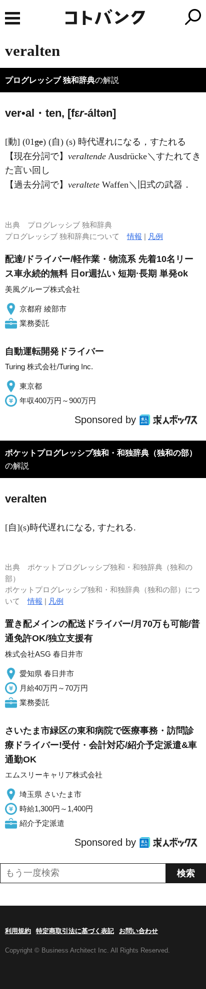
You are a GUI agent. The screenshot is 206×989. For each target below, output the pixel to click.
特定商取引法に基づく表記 (75, 931)
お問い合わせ (138, 931)
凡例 (155, 236)
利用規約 (18, 931)
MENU (12, 18)
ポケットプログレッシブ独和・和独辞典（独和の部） (101, 453)
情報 (134, 236)
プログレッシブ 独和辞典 (50, 80)
